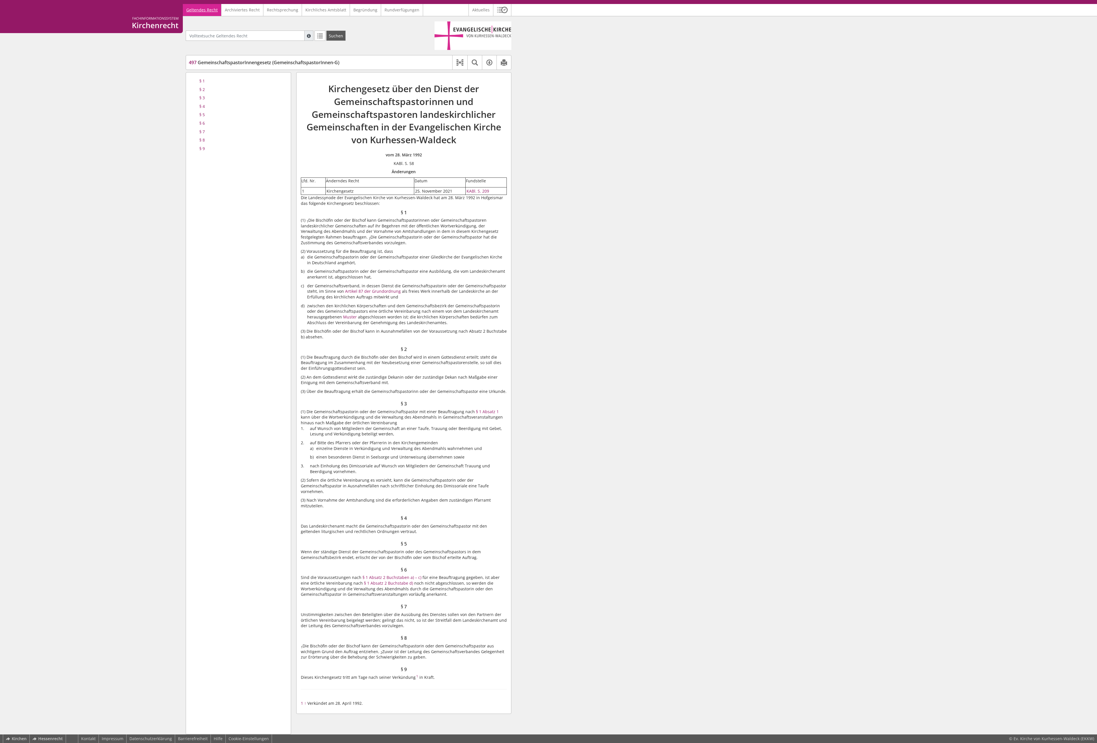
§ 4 (202, 106)
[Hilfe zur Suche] (308, 36)
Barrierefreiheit (193, 738)
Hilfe (218, 738)
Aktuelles (481, 10)
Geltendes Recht (202, 10)
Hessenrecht (50, 738)
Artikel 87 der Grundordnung (373, 291)
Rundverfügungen (402, 10)
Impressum (112, 738)
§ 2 (202, 89)
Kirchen (19, 738)
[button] (502, 10)
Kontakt (88, 738)
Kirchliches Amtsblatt (325, 10)
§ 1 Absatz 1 (487, 411)
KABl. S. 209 (478, 191)
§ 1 (202, 81)
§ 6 (202, 123)
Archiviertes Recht (242, 10)
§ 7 (202, 131)
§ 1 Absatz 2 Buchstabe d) (388, 583)
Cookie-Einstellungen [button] (249, 738)
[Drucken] (504, 62)
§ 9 (202, 148)
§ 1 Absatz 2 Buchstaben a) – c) (392, 577)
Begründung (365, 10)
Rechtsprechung (282, 10)
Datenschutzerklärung (150, 738)
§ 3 (202, 97)
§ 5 (202, 114)
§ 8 (202, 140)
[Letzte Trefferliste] (320, 36)
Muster (350, 317)
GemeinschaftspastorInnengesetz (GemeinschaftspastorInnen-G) (264, 62)
